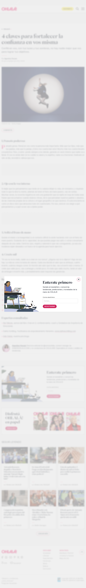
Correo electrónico (49, 297)
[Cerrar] (79, 279)
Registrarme (49, 306)
